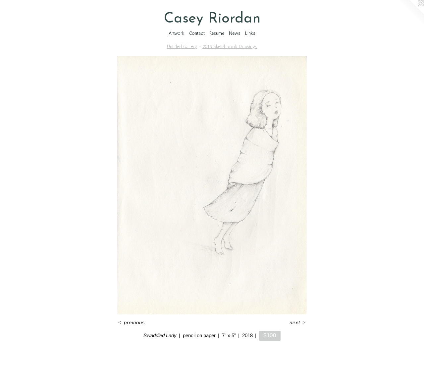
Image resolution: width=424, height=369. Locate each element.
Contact (197, 33)
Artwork (177, 33)
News (234, 33)
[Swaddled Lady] (212, 185)
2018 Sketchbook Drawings (229, 46)
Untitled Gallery (182, 46)
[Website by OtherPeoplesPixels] (411, 13)
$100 (269, 335)
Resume (216, 33)
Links (250, 33)
